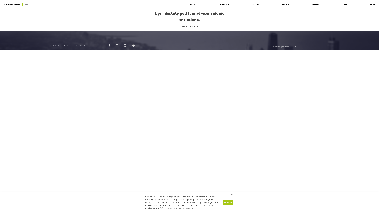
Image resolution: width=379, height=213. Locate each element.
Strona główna (54, 45)
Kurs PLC (193, 4)
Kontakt (373, 4)
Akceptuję (228, 202)
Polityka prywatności (79, 45)
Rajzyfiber (315, 4)
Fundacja (285, 4)
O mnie (344, 4)
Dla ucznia (256, 4)
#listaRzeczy (224, 4)
